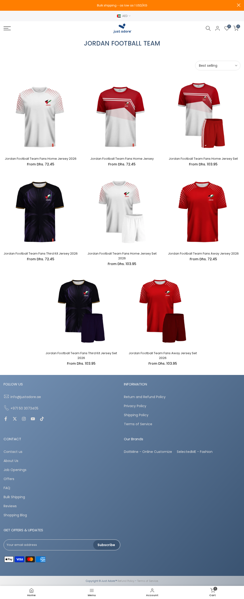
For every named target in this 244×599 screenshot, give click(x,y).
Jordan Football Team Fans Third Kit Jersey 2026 (41, 253)
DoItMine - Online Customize (148, 452)
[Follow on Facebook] (6, 419)
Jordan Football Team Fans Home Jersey (122, 158)
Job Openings (15, 470)
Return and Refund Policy (145, 397)
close (5, 5)
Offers (9, 479)
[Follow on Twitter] (15, 419)
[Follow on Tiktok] (42, 419)
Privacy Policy (135, 406)
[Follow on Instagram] (24, 419)
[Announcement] (122, 5)
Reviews (10, 506)
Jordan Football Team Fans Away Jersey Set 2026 (163, 355)
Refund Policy (125, 581)
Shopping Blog (15, 515)
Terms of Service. (147, 581)
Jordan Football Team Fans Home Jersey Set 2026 (122, 256)
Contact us (13, 452)
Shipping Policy (136, 415)
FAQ (7, 488)
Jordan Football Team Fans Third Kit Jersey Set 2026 (81, 355)
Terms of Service (138, 424)
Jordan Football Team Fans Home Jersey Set (203, 158)
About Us (11, 461)
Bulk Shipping (14, 497)
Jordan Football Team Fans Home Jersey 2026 (40, 158)
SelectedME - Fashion (195, 452)
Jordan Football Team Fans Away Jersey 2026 (203, 253)
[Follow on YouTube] (33, 419)
